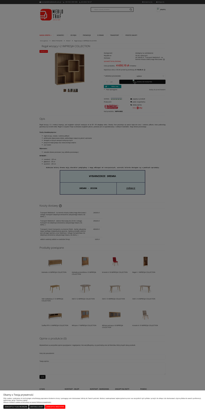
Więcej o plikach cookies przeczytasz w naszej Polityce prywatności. (27, 402)
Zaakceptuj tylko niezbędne (16, 407)
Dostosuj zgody (36, 407)
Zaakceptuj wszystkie (55, 407)
